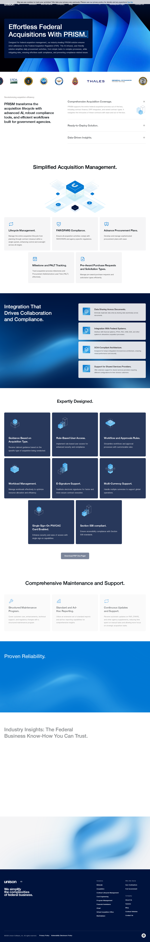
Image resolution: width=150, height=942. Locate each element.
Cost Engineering (103, 896)
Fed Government (131, 889)
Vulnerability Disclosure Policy (61, 935)
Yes (128, 2)
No (132, 2)
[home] (9, 4)
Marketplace (101, 916)
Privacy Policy (44, 935)
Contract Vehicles (131, 911)
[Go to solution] (125, 818)
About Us (128, 900)
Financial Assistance (104, 904)
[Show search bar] (99, 4)
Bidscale (100, 885)
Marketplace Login (117, 4)
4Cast (99, 908)
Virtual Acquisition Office (105, 912)
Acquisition (100, 889)
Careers (128, 904)
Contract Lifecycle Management (108, 893)
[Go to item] (144, 935)
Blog (71, 4)
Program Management (104, 900)
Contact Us (139, 4)
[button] (32, 4)
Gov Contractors (131, 885)
